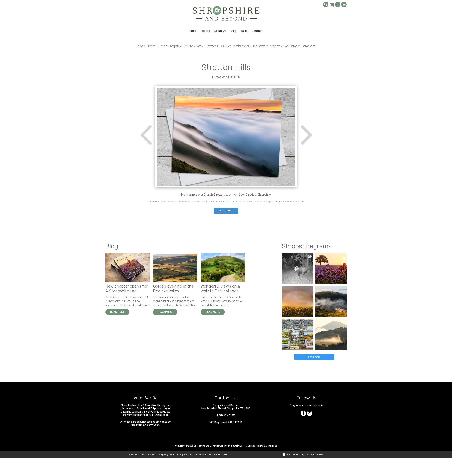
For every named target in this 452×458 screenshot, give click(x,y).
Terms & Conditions (267, 446)
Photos (151, 46)
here (224, 454)
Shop (162, 46)
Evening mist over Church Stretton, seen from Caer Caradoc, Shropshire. (270, 46)
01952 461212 (227, 415)
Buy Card (226, 210)
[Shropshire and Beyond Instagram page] (344, 4)
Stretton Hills (214, 46)
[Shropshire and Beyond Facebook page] (337, 4)
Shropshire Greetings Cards (185, 46)
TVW (233, 446)
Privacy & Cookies (246, 446)
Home (139, 46)
